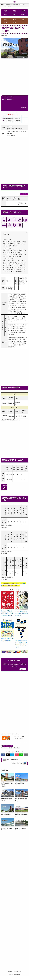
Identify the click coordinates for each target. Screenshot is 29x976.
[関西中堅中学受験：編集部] (14, 1)
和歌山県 (23, 14)
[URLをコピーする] (26, 754)
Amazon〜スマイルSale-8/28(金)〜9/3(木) (18, 737)
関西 (23, 19)
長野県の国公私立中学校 (7, 745)
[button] (3, 754)
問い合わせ (10, 971)
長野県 (18, 747)
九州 (23, 22)
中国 (5, 22)
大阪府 (5, 11)
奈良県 (5, 14)
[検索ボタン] (27, 1)
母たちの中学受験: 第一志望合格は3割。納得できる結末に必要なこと (7, 613)
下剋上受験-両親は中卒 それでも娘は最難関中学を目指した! (21, 613)
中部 (14, 19)
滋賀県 (14, 14)
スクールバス (5, 747)
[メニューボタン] (1, 1)
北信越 (5, 19)
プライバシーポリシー (17, 971)
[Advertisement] (14, 75)
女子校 (14, 747)
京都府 (23, 11)
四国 (14, 22)
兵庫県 (14, 11)
